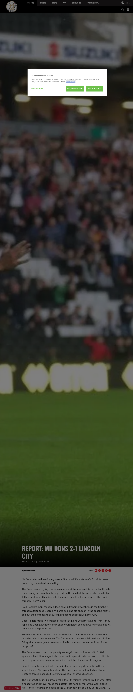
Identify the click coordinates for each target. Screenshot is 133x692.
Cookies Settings (37, 88)
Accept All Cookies (94, 89)
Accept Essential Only (75, 89)
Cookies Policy (70, 82)
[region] (67, 82)
